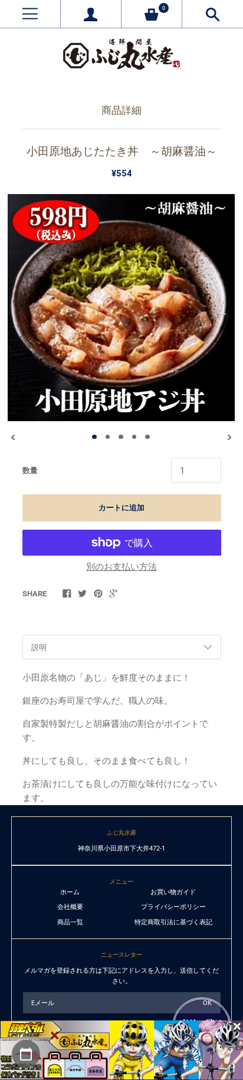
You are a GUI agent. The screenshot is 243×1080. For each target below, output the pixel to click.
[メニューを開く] (30, 14)
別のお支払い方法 (121, 567)
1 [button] (94, 437)
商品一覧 (70, 922)
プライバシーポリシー (173, 907)
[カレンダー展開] (26, 1054)
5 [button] (147, 437)
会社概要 (70, 907)
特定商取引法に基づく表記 (173, 922)
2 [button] (108, 437)
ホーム (70, 892)
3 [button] (121, 437)
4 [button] (134, 437)
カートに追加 (121, 507)
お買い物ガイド (173, 892)
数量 (30, 470)
